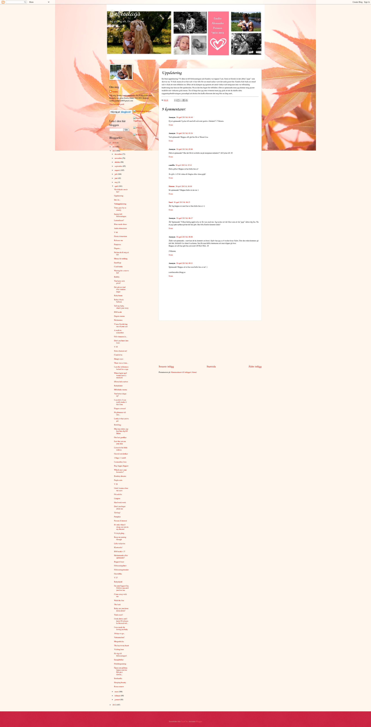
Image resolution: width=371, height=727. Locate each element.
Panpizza (117, 244)
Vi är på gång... (119, 533)
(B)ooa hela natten (121, 381)
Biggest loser (119, 561)
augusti (117, 170)
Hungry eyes (118, 358)
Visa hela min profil (116, 104)
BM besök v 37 (119, 551)
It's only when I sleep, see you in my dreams (121, 526)
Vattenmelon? (119, 637)
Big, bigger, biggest (121, 465)
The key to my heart (121, 645)
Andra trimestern (120, 228)
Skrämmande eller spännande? (121, 556)
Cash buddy (118, 266)
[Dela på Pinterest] (186, 100)
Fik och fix (118, 494)
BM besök (118, 312)
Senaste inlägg (166, 366)
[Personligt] (138, 118)
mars (117, 691)
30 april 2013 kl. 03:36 (184, 133)
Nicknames (118, 320)
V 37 (116, 577)
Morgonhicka (119, 641)
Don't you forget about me (120, 507)
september (119, 166)
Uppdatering (118, 195)
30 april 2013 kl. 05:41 (184, 165)
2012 (114, 704)
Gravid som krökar (121, 453)
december (118, 154)
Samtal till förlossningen (120, 215)
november (118, 158)
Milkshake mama (120, 389)
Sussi (171, 202)
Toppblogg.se (138, 120)
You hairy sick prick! (119, 282)
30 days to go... (119, 633)
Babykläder (118, 385)
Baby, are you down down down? (121, 609)
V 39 (116, 346)
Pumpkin (117, 516)
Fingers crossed (120, 408)
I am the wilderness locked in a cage (121, 367)
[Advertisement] (210, 343)
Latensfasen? (119, 220)
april (117, 186)
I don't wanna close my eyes (121, 489)
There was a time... (121, 363)
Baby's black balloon (118, 300)
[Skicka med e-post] (175, 100)
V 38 (116, 484)
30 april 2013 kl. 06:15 (182, 202)
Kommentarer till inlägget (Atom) (184, 372)
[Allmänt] (137, 127)
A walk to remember (119, 331)
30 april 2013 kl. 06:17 (184, 218)
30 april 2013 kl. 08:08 (184, 236)
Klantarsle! (118, 547)
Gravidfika (118, 573)
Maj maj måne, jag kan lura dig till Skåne (121, 431)
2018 (114, 142)
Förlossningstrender (121, 569)
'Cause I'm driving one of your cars (121, 325)
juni (116, 178)
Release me (118, 240)
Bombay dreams (120, 476)
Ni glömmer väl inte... (120, 413)
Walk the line (119, 600)
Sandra (115, 91)
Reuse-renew (119, 686)
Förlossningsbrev (120, 565)
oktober (118, 162)
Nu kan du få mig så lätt (121, 253)
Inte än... (117, 199)
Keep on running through (120, 538)
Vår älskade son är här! (121, 190)
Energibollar (118, 659)
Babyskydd (118, 581)
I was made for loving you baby (121, 628)
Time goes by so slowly (120, 208)
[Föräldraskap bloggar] (142, 111)
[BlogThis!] (178, 100)
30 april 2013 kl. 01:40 (184, 117)
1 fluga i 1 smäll (120, 457)
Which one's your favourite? (120, 470)
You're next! (118, 614)
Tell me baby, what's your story (121, 306)
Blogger (199, 721)
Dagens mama (119, 316)
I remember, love (120, 462)
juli (116, 174)
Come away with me (120, 595)
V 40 (116, 232)
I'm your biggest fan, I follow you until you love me (121, 588)
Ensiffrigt (117, 262)
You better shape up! (120, 394)
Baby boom (118, 295)
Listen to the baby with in (120, 448)
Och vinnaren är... (120, 336)
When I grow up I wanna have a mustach (120, 375)
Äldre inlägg (255, 366)
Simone (172, 186)
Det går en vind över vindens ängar (120, 289)
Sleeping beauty (120, 682)
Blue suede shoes (120, 224)
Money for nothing (120, 258)
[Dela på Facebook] (183, 100)
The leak (117, 604)
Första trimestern (120, 236)
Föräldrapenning (120, 663)
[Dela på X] (181, 100)
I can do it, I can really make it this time (120, 402)
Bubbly (116, 276)
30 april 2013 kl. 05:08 (184, 149)
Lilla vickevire (119, 543)
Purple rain (118, 480)
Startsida (211, 366)
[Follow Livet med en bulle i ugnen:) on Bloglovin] (120, 113)
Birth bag (117, 424)
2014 (114, 146)
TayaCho (184, 721)
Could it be (118, 354)
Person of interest (120, 520)
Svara (171, 124)
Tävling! (117, 512)
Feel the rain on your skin (120, 442)
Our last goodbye (120, 437)
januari (117, 699)
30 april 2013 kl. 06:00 (184, 186)
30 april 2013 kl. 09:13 (184, 263)
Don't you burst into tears (121, 341)
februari (118, 695)
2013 (114, 150)
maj (116, 182)
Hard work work (120, 502)
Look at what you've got (121, 419)
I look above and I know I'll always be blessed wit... (121, 620)
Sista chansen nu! (120, 351)
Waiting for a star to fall (121, 271)
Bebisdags (125, 13)
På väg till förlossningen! (120, 654)
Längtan (117, 498)
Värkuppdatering (120, 203)
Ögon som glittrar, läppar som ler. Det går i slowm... (120, 671)
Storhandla (118, 678)
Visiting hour (119, 649)
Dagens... (117, 248)
